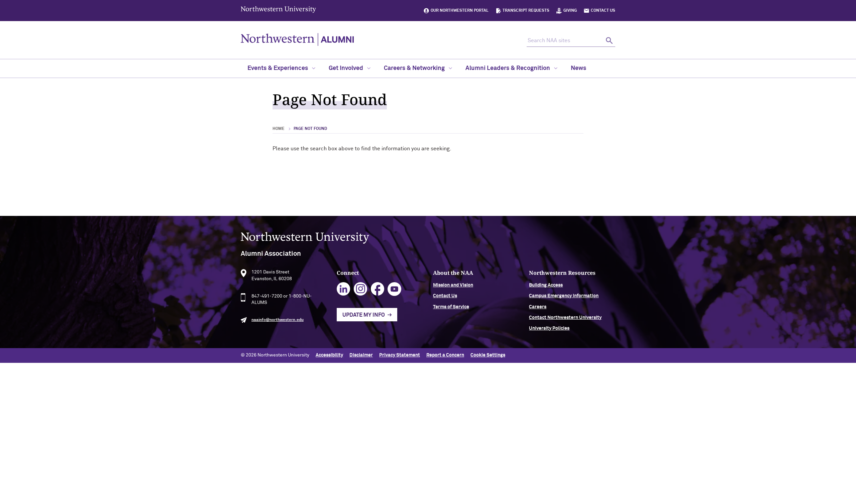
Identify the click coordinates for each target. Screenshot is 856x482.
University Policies (549, 328)
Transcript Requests (526, 11)
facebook (378, 289)
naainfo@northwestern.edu (277, 320)
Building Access (546, 285)
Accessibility (329, 355)
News (578, 68)
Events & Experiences (278, 68)
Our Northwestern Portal (460, 11)
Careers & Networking (415, 68)
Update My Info (363, 315)
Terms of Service (451, 307)
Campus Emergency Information (564, 296)
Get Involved (346, 68)
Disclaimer (361, 355)
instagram (360, 289)
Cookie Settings (487, 355)
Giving (570, 11)
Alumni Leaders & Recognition (508, 68)
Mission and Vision (453, 285)
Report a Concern (445, 355)
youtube (394, 289)
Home (279, 129)
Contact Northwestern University (565, 317)
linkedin (343, 289)
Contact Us (603, 11)
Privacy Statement (399, 355)
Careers (537, 307)
